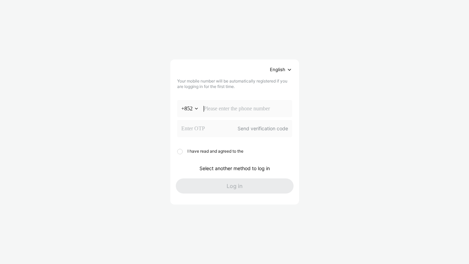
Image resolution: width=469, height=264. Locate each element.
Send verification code (263, 128)
